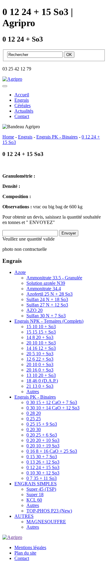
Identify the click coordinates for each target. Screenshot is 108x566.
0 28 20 (33, 413)
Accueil (21, 94)
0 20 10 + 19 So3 (42, 445)
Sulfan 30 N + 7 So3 (46, 315)
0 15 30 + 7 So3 (41, 456)
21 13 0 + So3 (39, 386)
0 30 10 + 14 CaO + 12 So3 (53, 407)
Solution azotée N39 (45, 283)
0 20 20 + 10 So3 (42, 440)
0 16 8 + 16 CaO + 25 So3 (51, 451)
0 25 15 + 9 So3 (41, 424)
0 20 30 (33, 429)
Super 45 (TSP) (41, 489)
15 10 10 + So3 (41, 326)
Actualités (23, 111)
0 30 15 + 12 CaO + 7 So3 (51, 402)
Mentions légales (30, 547)
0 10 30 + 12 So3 (42, 472)
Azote (20, 272)
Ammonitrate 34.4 (43, 288)
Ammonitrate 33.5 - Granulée (54, 277)
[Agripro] (12, 79)
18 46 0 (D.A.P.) (42, 380)
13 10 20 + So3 (41, 375)
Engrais (21, 100)
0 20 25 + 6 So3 (41, 434)
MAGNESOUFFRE (46, 521)
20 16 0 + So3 (39, 369)
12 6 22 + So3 (39, 359)
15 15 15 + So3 (41, 331)
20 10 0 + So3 (39, 364)
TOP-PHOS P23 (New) (49, 510)
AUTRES (24, 516)
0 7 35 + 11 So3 (41, 478)
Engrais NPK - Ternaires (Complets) (48, 321)
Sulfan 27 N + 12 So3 (47, 304)
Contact (21, 116)
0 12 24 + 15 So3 (42, 467)
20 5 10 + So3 (39, 353)
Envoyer (69, 233)
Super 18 (35, 494)
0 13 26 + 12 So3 (42, 462)
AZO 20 (34, 310)
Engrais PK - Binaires (35, 397)
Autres (32, 391)
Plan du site (25, 552)
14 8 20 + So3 (39, 337)
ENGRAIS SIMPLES (35, 483)
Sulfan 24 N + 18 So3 (47, 299)
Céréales (22, 105)
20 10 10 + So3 (41, 342)
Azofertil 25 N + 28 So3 (49, 294)
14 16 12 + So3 (41, 348)
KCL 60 (34, 499)
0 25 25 (33, 418)
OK (69, 54)
